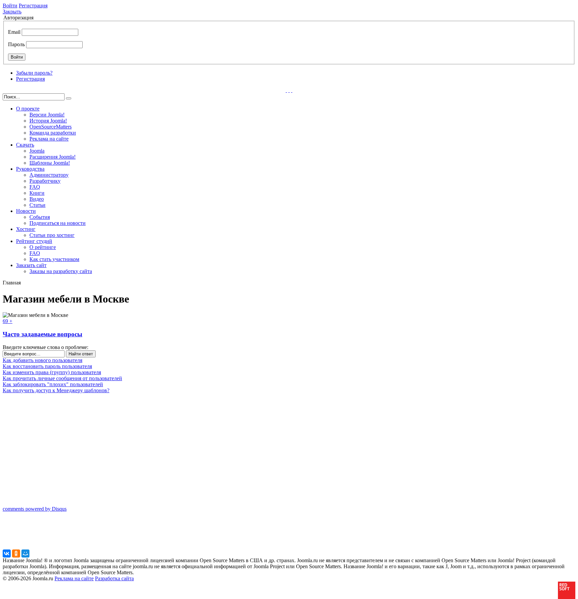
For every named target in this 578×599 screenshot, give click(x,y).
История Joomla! (48, 120)
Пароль (16, 44)
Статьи (37, 205)
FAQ (34, 187)
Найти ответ (81, 353)
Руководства (30, 169)
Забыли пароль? (34, 73)
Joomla (36, 151)
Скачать (25, 145)
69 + (7, 321)
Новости (26, 211)
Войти (10, 5)
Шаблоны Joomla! (49, 163)
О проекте (27, 108)
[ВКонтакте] (7, 553)
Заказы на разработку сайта (60, 271)
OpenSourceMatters (50, 127)
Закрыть (12, 11)
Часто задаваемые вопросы (42, 334)
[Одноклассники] (16, 553)
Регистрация (33, 5)
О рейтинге (42, 247)
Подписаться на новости (57, 223)
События (39, 217)
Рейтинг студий (34, 241)
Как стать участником (54, 259)
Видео (36, 199)
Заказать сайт (31, 265)
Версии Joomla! (47, 114)
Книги (36, 193)
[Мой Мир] (25, 553)
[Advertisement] (44, 463)
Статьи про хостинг (52, 235)
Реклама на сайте (49, 139)
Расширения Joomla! (52, 157)
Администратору (49, 175)
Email (14, 32)
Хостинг (25, 229)
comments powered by (35, 509)
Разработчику (45, 181)
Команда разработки (52, 133)
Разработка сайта (114, 578)
